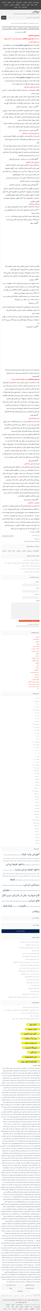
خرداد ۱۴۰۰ (36, 762)
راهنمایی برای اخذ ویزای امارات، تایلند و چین (29, 568)
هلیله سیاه (37, 906)
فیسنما (4, 551)
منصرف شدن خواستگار (35, 1243)
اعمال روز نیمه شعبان (24, 1090)
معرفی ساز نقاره (12, 890)
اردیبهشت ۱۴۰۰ (35, 764)
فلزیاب (4, 1194)
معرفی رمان (32, 1235)
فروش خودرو (34, 1194)
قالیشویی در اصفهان (16, 1206)
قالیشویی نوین (29, 1223)
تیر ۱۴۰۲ (37, 718)
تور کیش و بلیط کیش (29, 1114)
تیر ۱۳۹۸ (37, 817)
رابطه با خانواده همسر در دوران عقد (14, 1160)
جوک (32, 5)
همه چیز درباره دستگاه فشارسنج (32, 976)
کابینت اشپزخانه (22, 1267)
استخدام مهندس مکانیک (31, 1080)
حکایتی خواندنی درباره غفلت (9, 1121)
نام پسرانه (13, 1248)
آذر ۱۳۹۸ (37, 802)
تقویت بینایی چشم (33, 858)
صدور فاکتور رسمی (21, 1172)
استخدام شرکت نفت (25, 1078)
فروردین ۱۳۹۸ (36, 822)
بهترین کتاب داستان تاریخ (11, 1107)
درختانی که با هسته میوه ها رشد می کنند (22, 1148)
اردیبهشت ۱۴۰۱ (35, 741)
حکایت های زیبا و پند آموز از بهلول (24, 1121)
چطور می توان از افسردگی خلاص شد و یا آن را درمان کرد (27, 1262)
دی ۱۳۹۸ (37, 799)
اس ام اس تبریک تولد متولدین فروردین (17, 1075)
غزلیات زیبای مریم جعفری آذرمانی (22, 880)
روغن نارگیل (5, 1163)
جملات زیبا (33, 860)
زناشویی (12, 5)
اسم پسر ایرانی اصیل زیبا (9, 1087)
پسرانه (37, 656)
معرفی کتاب (33, 1238)
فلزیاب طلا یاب (37, 1197)
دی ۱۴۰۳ (37, 698)
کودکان (9, 2)
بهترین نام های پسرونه (22, 1107)
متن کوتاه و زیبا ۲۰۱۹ (34, 985)
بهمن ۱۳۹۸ (36, 796)
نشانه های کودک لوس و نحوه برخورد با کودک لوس (13, 1250)
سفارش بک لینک (30, 1288)
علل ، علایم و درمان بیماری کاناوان (23, 1187)
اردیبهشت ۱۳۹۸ (35, 820)
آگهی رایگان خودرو (25, 1073)
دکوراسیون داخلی (6, 1158)
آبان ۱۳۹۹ (37, 782)
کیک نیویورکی (11, 1277)
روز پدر (10, 1163)
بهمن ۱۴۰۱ (36, 733)
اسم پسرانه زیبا (19, 1087)
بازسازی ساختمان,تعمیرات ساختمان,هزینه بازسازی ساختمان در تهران (25, 23)
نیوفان (37, 653)
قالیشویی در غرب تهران (11, 1214)
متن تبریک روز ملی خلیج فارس (17, 1228)
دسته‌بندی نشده (34, 672)
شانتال (29, 1170)
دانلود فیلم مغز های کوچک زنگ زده (32, 1143)
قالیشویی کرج (22, 1223)
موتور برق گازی (21, 901)
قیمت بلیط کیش (5, 1223)
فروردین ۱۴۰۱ (36, 744)
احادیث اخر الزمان (17, 1073)
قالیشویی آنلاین (8, 1201)
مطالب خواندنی (35, 649)
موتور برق (27, 901)
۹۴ (38, 689)
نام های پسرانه (33, 1248)
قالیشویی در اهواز (7, 1206)
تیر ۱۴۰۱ (37, 738)
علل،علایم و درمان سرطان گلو (11, 876)
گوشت (23, 1279)
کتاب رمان (23, 1272)
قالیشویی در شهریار (30, 1214)
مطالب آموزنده (35, 658)
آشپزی (30, 2)
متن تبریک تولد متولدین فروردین (32, 1228)
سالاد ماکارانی (34, 1165)
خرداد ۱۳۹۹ (36, 788)
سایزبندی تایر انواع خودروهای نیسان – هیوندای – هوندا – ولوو (25, 1018)
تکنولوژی (17, 5)
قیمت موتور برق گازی (12, 885)
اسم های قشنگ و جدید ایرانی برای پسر (15, 1082)
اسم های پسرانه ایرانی (31, 1085)
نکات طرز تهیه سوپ (18, 1252)
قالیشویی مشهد (8, 1221)
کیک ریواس (33, 1277)
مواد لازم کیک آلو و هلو (24, 1243)
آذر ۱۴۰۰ (37, 753)
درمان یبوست (21, 873)
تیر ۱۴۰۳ (37, 704)
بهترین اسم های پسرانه (29, 1104)
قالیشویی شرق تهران (19, 1218)
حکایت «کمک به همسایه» (14, 860)
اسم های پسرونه (7, 1085)
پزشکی (4, 2)
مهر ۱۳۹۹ (37, 785)
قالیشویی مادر (16, 1221)
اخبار (13, 2)
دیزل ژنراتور (26, 1160)
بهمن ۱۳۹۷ (36, 828)
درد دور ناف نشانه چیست (34, 1150)
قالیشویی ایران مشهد (20, 1204)
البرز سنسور (6, 1090)
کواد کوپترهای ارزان (30, 1274)
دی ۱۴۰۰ (37, 750)
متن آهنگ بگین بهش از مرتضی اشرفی (31, 560)
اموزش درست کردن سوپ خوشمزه (32, 1092)
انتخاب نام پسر (20, 1092)
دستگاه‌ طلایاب (37, 1155)
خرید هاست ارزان (31, 1043)
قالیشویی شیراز (10, 1218)
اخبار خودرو (29, 1075)
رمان (13, 1163)
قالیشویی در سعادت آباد (34, 1211)
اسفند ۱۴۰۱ (36, 730)
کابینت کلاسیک (34, 1269)
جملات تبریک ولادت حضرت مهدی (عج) (21, 1116)
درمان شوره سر (12, 1150)
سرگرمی (23, 5)
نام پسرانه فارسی (7, 1248)
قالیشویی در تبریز (36, 1209)
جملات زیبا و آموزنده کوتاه (25, 860)
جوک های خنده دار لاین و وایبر (13, 1119)
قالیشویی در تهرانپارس (16, 1209)
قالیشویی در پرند (16, 1216)
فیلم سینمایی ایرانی (34, 684)
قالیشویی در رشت (6, 1209)
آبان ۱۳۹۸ (37, 805)
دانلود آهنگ (20, 1291)
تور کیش (37, 1114)
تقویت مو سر (17, 858)
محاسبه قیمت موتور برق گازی (22, 890)
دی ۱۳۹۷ (37, 831)
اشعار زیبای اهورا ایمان (35, 1090)
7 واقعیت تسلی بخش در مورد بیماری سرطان (16, 1068)
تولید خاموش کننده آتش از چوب (16, 1114)
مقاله (36, 5)
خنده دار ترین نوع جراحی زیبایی (13, 1126)
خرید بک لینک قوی (30, 1285)
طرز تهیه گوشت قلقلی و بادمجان (33, 1184)
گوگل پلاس (35, 551)
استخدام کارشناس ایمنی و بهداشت (17, 1080)
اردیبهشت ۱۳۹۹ (35, 791)
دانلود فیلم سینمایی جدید (8, 1141)
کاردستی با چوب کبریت (25, 1269)
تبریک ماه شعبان (33, 1109)
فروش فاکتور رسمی (26, 1194)
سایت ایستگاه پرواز (26, 1165)
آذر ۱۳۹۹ (37, 779)
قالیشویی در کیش (28, 1218)
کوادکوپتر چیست (10, 1274)
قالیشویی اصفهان (29, 1204)
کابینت (22, 906)
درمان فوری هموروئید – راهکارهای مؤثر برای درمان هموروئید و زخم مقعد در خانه (21, 563)
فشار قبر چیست (10, 1194)
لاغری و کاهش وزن (17, 1226)
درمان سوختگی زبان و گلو (22, 1150)
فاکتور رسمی (13, 1192)
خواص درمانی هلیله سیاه (29, 864)
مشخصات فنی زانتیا (35, 1015)
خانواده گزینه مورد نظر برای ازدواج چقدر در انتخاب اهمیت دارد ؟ (25, 1124)
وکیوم (26, 1257)
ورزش (15, 7)
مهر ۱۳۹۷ (37, 840)
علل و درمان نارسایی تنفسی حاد (32, 959)
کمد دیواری (23, 273)
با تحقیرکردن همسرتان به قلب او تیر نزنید (22, 1099)
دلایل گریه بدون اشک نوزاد (16, 1158)
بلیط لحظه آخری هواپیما (34, 988)
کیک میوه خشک (18, 1277)
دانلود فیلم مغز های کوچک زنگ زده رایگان (13, 1146)
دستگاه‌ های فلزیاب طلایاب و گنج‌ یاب (15, 1155)
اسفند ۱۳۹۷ (36, 825)
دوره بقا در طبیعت (30, 1038)
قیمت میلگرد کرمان (35, 991)
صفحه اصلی (36, 2)
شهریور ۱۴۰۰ (36, 759)
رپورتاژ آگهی (20, 28)
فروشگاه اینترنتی (31, 1048)
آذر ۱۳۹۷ (37, 834)
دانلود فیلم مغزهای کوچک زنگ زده (16, 1143)
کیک (9, 906)
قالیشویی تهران (35, 1206)
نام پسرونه (28, 1250)
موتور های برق (15, 901)
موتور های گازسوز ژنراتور (7, 901)
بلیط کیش (32, 1102)
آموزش (25, 2)
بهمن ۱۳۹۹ (36, 773)
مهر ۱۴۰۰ (37, 756)
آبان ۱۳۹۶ (37, 843)
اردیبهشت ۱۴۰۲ (35, 724)
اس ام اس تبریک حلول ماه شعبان (14, 854)
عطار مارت (19, 876)
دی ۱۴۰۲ (37, 715)
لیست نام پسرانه (9, 1226)
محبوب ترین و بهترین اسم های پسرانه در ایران (29, 968)
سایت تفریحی (35, 651)
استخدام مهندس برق (15, 1078)
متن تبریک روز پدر (5, 1228)
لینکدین (18, 551)
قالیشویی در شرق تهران (23, 1211)
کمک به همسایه (15, 906)
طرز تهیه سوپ (37, 1177)
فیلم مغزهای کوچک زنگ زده (18, 1201)
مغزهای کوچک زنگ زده (9, 1240)
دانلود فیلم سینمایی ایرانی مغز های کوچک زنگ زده (26, 1141)
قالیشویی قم (22, 1221)
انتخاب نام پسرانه (12, 1092)
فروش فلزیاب (17, 1194)
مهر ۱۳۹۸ (37, 808)
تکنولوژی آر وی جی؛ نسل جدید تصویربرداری (29, 941)
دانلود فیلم (33, 1024)
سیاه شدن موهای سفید (26, 876)
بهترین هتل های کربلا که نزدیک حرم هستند (30, 565)
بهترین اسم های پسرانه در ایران (16, 1104)
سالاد (39, 1165)
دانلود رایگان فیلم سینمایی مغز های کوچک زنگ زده (24, 1133)
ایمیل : (37, 588)
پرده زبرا (13, 1257)
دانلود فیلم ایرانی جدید (27, 869)
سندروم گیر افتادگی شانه (22, 1167)
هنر (20, 7)
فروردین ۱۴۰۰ (36, 767)
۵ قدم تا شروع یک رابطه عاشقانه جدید (30, 956)
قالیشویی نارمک (36, 1223)
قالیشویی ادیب (36, 1204)
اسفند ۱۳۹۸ (36, 793)
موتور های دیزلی (34, 1245)
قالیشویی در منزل (24, 1216)
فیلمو (11, 1288)
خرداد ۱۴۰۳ (36, 706)
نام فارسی (16, 1245)
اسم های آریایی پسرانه (30, 1082)
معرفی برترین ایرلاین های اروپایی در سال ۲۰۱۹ (29, 947)
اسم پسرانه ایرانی (28, 1087)
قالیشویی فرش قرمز (30, 1221)
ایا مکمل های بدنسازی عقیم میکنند (32, 571)
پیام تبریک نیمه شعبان (30, 906)
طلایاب (24, 1184)
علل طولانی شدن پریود (35, 1189)
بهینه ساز (15, 45)
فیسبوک (29, 551)
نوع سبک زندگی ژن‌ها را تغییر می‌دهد (31, 1252)
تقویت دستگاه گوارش (24, 858)
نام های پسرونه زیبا (24, 1248)
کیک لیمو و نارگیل (26, 1277)
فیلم (17, 1199)
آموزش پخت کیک (30, 854)
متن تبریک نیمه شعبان (33, 890)
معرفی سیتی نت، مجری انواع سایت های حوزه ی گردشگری (26, 962)
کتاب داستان (29, 1272)
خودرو (10, 1129)
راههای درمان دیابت (15, 873)
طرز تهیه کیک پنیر (19, 1182)
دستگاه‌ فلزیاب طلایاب (29, 1155)
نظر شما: (37, 600)
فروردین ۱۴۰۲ (36, 727)
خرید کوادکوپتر (24, 1126)
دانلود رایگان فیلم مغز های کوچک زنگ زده (20, 1136)
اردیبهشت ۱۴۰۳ (35, 709)
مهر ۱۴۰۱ (37, 735)
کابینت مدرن (15, 1267)
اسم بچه (7, 1080)
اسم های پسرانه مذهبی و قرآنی (18, 1085)
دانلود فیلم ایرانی (15, 864)
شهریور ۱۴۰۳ (36, 701)
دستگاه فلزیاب (5, 1153)
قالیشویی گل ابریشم (14, 1223)
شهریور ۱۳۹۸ (36, 811)
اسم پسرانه (35, 1087)
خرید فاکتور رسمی (32, 1126)
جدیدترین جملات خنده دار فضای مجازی (30, 994)
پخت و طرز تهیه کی (20, 1257)
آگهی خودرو (33, 1073)
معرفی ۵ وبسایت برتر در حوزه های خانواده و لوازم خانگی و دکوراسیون (23, 997)
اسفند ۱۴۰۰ (36, 747)
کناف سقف (32, 216)
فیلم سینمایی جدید (34, 686)
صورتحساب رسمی (13, 1172)
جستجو (3, 17)
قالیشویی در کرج (36, 1218)
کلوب (9, 551)
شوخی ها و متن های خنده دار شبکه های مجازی (17, 1170)
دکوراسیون (19, 2)
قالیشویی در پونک (7, 1216)
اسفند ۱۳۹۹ (36, 770)
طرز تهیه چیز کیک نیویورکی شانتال (16, 1179)
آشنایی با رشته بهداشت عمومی (17, 1070)
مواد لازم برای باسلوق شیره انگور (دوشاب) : (29, 965)
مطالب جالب (36, 646)
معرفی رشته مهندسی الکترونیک (32, 944)
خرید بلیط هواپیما (31, 1057)
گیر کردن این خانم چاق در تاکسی (14, 1279)
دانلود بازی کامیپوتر (30, 1034)
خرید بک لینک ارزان (11, 1285)
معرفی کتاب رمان (26, 1238)
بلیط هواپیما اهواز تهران (29, 1061)
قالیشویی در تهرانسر (27, 1209)
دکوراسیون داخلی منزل (34, 1160)
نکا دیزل (34, 1255)
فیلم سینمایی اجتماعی (33, 682)
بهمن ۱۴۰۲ (36, 712)
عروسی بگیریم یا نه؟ (17, 1184)
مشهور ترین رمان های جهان (20, 1233)
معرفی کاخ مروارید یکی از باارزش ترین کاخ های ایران (20, 895)
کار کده (17, 1269)
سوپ (14, 1167)
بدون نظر (5, 28)
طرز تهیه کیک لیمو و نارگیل (29, 1182)
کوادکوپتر (11, 1272)
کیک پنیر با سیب (33, 1279)
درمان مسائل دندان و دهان (30, 873)
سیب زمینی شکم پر (35, 1170)
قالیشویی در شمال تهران (12, 1211)
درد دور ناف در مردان (10, 870)
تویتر (24, 551)
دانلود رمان (28, 1138)
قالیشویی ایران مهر (10, 1204)
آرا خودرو (26, 1070)
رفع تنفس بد (7, 873)
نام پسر (18, 1248)
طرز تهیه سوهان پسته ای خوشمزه (9, 1175)
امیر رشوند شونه (35, 950)
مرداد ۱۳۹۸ (36, 814)
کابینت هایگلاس (8, 1267)
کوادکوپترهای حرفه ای (20, 1274)
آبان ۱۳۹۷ (37, 837)
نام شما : (37, 581)
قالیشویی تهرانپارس (26, 1206)
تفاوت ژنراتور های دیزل (30, 1112)
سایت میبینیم (32, 1029)
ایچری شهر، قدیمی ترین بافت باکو (26, 1097)
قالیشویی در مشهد (33, 1216)
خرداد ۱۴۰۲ (36, 721)
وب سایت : (36, 594)
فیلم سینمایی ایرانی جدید (31, 1201)
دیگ (14, 551)
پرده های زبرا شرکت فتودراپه (32, 982)
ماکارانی (3, 1226)
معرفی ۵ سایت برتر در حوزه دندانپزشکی (30, 973)
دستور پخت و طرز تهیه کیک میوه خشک (18, 1153)
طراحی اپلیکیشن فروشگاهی (23, 1175)
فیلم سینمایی (35, 679)
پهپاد (31, 1260)
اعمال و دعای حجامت (14, 1090)
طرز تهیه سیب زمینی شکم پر (26, 1177)
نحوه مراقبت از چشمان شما (33, 979)
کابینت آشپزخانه (21, 307)
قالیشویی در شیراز (21, 1214)
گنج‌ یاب (27, 1279)
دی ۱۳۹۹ (37, 776)
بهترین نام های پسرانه (33, 1107)
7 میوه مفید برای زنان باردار (33, 1068)
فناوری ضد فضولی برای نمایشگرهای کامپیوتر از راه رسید (20, 1197)
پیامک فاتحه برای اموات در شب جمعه (31, 953)
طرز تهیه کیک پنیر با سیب (8, 1182)
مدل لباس (24, 7)
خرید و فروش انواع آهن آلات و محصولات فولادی (28, 970)
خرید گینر (34, 1052)
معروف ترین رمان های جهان (15, 1238)
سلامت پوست (34, 876)
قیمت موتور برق (20, 885)
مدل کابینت (30, 1233)
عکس (28, 5)
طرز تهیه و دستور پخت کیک (13, 1177)
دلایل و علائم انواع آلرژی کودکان (31, 1158)
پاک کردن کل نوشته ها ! (25, 621)
